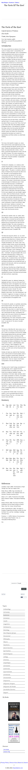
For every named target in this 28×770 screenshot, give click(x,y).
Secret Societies (8, 648)
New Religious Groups (9, 633)
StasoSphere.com (18, 768)
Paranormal (6, 636)
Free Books (6, 749)
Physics (5, 642)
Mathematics (7, 627)
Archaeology (6, 609)
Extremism (6, 618)
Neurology (6, 630)
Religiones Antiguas (9, 683)
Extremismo (6, 674)
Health (5, 621)
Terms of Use (13, 762)
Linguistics (6, 624)
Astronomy (6, 612)
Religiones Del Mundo (9, 686)
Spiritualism (6, 651)
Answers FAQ (6, 751)
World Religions (7, 654)
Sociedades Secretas (9, 689)
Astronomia (6, 666)
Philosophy (6, 639)
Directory (6, 660)
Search (26, 762)
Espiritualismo (7, 672)
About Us (20, 762)
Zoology (5, 657)
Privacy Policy (5, 762)
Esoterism (6, 615)
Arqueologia (6, 663)
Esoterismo (6, 668)
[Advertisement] (14, 15)
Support (5, 692)
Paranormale (7, 677)
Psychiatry (6, 645)
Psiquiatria (6, 680)
